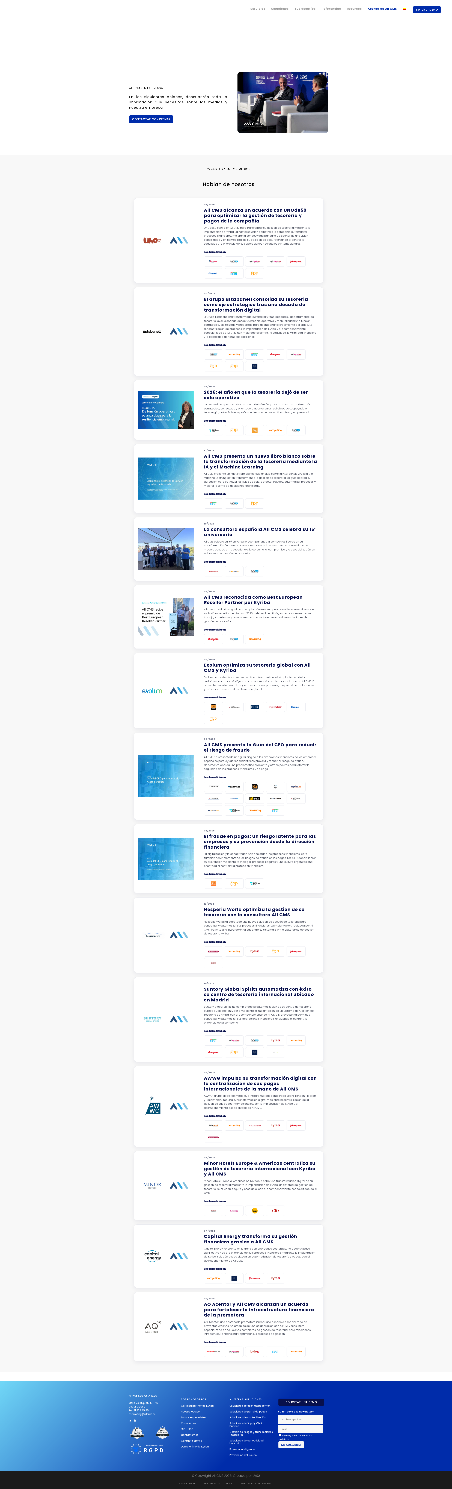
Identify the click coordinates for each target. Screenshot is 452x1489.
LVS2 (256, 1475)
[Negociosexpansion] (213, 798)
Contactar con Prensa (151, 119)
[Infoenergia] (234, 798)
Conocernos (188, 1423)
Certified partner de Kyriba (197, 1405)
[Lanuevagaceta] (275, 787)
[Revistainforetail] (213, 1125)
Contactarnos (189, 1435)
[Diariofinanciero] (213, 707)
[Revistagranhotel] (213, 963)
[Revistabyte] (254, 951)
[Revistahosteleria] (234, 1211)
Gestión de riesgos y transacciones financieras (251, 1433)
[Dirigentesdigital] (213, 1352)
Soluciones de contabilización (248, 1417)
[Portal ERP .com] (254, 273)
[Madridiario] (213, 571)
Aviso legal (187, 1483)
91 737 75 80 (141, 1410)
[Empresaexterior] (275, 707)
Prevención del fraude (243, 1455)
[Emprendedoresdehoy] (254, 707)
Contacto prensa (191, 1440)
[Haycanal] (254, 430)
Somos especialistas (193, 1417)
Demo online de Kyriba (195, 1446)
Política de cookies (218, 1483)
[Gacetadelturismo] (254, 1211)
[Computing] (234, 354)
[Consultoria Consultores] (254, 366)
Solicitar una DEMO (301, 1402)
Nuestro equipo (190, 1411)
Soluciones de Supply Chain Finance (246, 1425)
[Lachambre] (213, 261)
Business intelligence (242, 1449)
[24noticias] (254, 798)
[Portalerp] (213, 366)
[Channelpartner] (213, 273)
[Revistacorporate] (213, 787)
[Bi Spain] (213, 951)
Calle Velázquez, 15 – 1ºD (143, 1403)
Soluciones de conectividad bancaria (247, 1442)
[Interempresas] (296, 261)
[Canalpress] (254, 261)
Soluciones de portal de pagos (248, 1411)
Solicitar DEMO (427, 10)
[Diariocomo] (234, 787)
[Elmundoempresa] (275, 798)
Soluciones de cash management (251, 1405)
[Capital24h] (296, 787)
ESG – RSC (187, 1429)
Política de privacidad (256, 1483)
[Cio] (275, 1211)
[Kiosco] (213, 883)
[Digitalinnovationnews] (213, 430)
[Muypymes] (275, 1052)
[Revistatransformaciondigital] (234, 273)
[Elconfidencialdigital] (234, 571)
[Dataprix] (234, 261)
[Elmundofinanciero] (234, 707)
